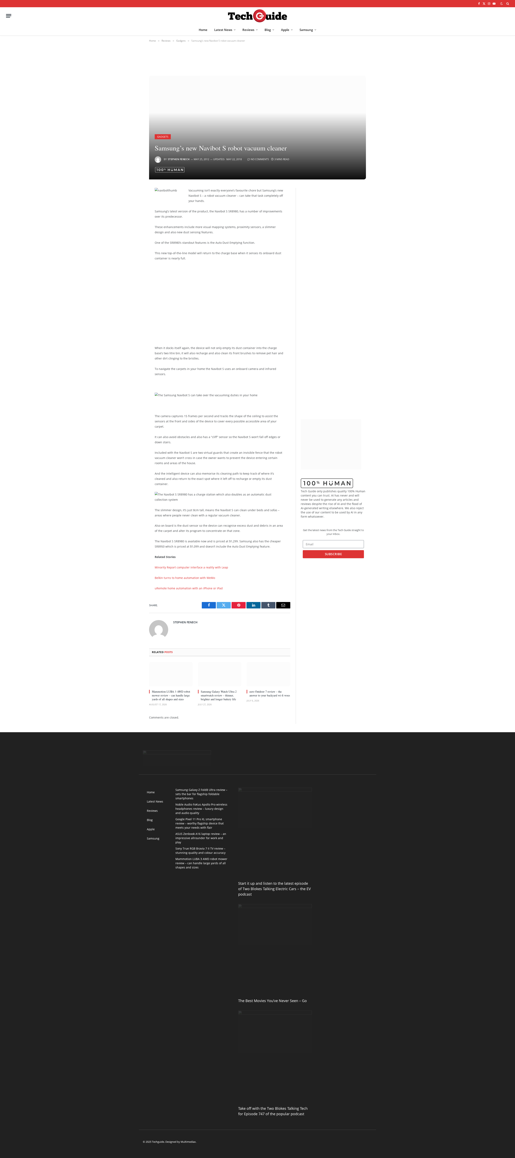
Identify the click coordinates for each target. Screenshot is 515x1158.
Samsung (306, 30)
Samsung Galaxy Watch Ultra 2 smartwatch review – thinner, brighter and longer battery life (219, 695)
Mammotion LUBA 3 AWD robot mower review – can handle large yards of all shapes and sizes (171, 695)
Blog (268, 30)
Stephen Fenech (179, 159)
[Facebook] (135, 201)
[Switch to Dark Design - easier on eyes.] (501, 3)
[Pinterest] (135, 232)
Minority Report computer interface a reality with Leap (191, 567)
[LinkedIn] (135, 222)
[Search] (507, 3)
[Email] (135, 242)
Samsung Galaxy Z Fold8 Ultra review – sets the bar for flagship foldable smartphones (201, 794)
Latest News (223, 30)
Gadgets (162, 136)
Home (203, 30)
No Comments (260, 159)
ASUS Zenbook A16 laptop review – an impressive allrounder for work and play (200, 838)
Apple (285, 30)
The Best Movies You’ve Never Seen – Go (272, 1000)
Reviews (248, 30)
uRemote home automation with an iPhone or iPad (189, 588)
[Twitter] (135, 212)
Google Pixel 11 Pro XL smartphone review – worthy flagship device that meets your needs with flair (199, 823)
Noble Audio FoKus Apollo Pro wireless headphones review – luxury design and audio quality (201, 809)
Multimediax (188, 1142)
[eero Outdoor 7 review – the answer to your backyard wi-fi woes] (268, 674)
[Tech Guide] (257, 15)
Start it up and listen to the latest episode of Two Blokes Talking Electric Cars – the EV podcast (274, 889)
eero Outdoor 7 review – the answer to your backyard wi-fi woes (269, 693)
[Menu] (8, 15)
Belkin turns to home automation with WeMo (185, 578)
